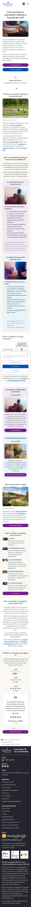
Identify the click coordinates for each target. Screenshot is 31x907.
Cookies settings (15, 370)
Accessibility (6, 811)
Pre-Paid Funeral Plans (9, 785)
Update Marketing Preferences (11, 801)
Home (5, 740)
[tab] (14, 88)
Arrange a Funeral (7, 782)
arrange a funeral (8, 148)
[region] (15, 362)
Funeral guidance (14, 740)
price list (24, 378)
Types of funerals (8, 742)
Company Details (7, 817)
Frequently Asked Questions (10, 790)
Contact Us (5, 798)
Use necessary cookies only (15, 362)
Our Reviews (6, 793)
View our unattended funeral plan (15, 474)
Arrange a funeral (15, 65)
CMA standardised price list (16, 380)
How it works (15, 593)
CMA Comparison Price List (10, 822)
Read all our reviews (15, 732)
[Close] (28, 353)
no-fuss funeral (13, 142)
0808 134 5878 (9, 760)
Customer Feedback (8, 819)
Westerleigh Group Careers (10, 828)
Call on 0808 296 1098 (15, 525)
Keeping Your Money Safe (10, 825)
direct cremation (16, 125)
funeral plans (21, 513)
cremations (21, 144)
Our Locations (6, 796)
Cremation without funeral (11, 744)
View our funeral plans (16, 69)
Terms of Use (6, 808)
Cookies (4, 814)
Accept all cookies (15, 366)
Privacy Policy (6, 787)
